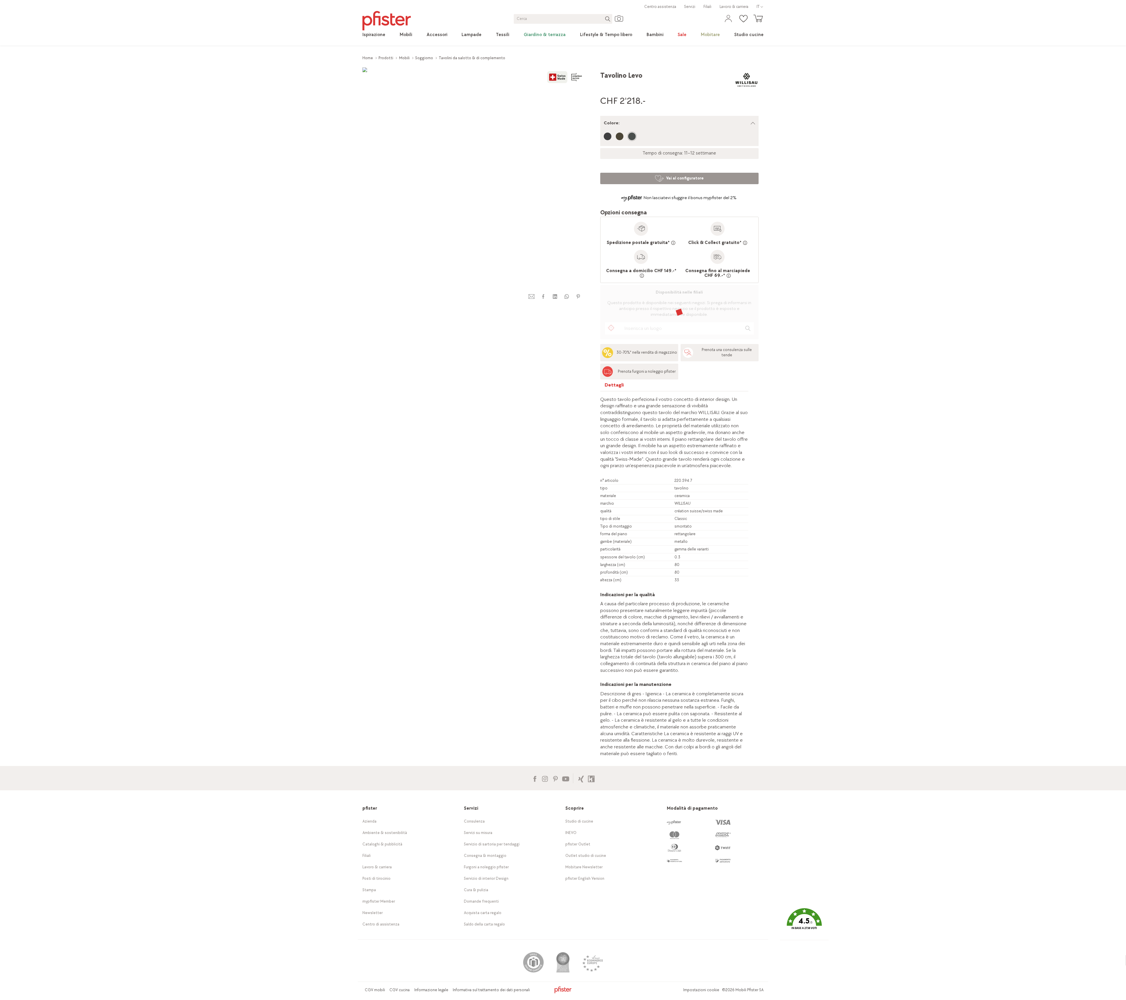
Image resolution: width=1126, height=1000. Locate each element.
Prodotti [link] (386, 57)
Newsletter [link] (372, 912)
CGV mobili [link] (375, 989)
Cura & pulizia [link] (476, 889)
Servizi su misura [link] (478, 832)
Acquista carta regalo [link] (482, 912)
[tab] (614, 386)
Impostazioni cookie (701, 989)
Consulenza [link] (474, 821)
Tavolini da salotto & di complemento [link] (472, 57)
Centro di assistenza (380, 924)
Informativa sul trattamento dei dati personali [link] (491, 989)
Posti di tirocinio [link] (376, 878)
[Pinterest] (555, 778)
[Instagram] (545, 778)
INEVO (570, 832)
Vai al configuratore (685, 178)
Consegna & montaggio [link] (485, 855)
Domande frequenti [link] (481, 901)
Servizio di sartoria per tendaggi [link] (492, 844)
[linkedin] (555, 296)
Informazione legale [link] (431, 989)
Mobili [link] (404, 57)
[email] (531, 296)
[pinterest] (578, 296)
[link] (373, 34)
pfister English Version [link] (584, 878)
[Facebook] (535, 778)
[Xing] (581, 778)
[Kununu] (591, 778)
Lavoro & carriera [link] (734, 6)
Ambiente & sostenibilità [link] (384, 832)
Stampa (369, 889)
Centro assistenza (660, 6)
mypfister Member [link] (378, 901)
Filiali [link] (707, 6)
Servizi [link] (689, 6)
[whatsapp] (566, 296)
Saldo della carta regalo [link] (484, 924)
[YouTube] (565, 778)
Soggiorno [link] (424, 57)
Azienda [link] (369, 821)
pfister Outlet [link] (577, 844)
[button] (804, 923)
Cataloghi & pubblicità (382, 844)
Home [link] (367, 57)
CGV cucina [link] (399, 989)
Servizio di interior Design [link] (486, 878)
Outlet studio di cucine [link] (585, 855)
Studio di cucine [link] (579, 821)
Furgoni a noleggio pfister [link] (486, 867)
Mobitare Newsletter (584, 867)
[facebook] (543, 296)
